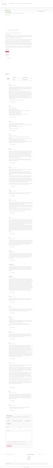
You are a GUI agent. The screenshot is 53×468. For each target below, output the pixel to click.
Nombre (8, 427)
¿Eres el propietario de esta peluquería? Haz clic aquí (41, 11)
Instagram (7, 51)
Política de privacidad (29, 457)
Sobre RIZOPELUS (4, 4)
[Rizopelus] (2, 1)
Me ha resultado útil (13, 117)
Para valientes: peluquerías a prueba (26, 3)
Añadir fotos (9, 423)
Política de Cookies (29, 459)
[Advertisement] (19, 23)
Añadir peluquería (18, 3)
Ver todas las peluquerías (11, 3)
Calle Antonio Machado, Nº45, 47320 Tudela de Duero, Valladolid (15, 13)
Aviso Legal (29, 456)
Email (20, 427)
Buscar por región (4, 3)
